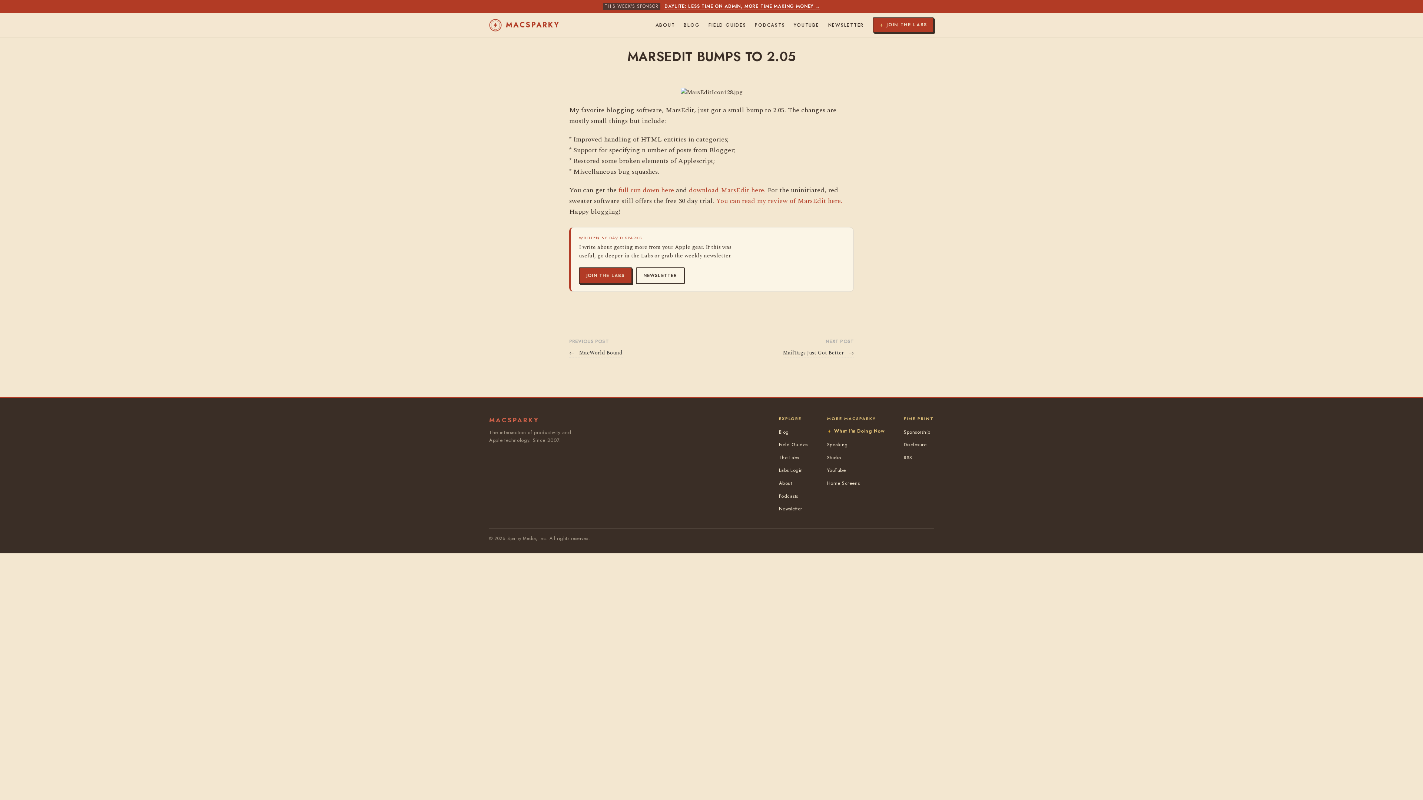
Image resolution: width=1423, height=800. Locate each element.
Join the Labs (605, 275)
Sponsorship (917, 432)
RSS (908, 457)
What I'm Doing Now (859, 430)
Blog (692, 25)
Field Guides (727, 25)
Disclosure (915, 444)
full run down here (646, 190)
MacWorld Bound (596, 353)
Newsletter (660, 275)
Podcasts (770, 25)
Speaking (837, 444)
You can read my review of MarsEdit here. (779, 201)
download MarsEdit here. (727, 190)
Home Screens (843, 483)
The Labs (789, 457)
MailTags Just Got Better (818, 353)
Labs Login (791, 470)
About (665, 25)
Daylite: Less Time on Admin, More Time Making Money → (742, 6)
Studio (834, 457)
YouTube (806, 25)
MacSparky (533, 25)
